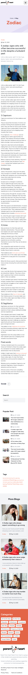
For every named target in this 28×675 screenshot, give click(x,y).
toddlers (21, 484)
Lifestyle (11, 625)
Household (22, 622)
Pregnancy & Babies (16, 629)
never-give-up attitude (18, 253)
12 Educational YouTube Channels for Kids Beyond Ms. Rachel (18, 461)
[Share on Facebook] (8, 383)
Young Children (6, 639)
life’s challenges (14, 135)
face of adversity (18, 294)
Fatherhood (13, 622)
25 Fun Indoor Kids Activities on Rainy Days (18, 442)
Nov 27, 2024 (16, 439)
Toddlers (16, 636)
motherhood (6, 480)
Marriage (18, 625)
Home (11, 18)
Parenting (13, 480)
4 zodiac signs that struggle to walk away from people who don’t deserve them (17, 432)
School (17, 632)
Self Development (7, 636)
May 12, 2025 (14, 602)
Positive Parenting (13, 484)
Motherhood (5, 629)
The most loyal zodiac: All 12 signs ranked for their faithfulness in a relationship (17, 421)
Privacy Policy (5, 672)
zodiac (5, 486)
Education (4, 622)
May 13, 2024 (16, 456)
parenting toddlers (12, 482)
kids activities (6, 478)
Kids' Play (4, 625)
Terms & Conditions (16, 672)
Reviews (10, 632)
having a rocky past (21, 353)
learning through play (14, 478)
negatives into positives (18, 326)
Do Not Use (16, 618)
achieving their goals (20, 213)
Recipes (4, 632)
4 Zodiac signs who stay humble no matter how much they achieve (13, 593)
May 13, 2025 (14, 534)
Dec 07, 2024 (16, 415)
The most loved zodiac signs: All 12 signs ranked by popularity (18, 451)
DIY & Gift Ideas (6, 618)
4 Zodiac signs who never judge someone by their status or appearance (13, 558)
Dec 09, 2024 (16, 446)
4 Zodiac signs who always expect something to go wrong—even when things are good (13, 524)
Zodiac (14, 22)
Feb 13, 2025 (15, 427)
